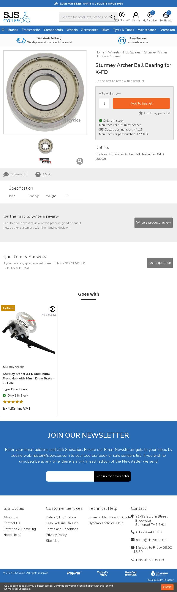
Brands (13, 30)
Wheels (72, 30)
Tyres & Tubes (123, 30)
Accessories (89, 30)
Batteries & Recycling (19, 529)
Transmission (31, 30)
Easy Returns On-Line (62, 523)
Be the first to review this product (119, 81)
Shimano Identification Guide (109, 517)
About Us (10, 517)
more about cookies (19, 588)
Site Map (52, 540)
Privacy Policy (56, 534)
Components (53, 30)
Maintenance (146, 30)
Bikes (105, 30)
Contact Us (11, 523)
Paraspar (168, 580)
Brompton (167, 30)
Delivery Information (61, 517)
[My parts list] (52, 309)
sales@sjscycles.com (152, 539)
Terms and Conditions (62, 529)
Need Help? (12, 534)
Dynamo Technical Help (105, 523)
